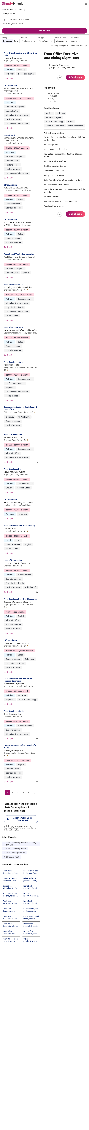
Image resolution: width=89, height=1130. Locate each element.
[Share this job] (59, 77)
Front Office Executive (13, 434)
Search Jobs (44, 30)
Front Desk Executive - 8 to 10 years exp (21, 599)
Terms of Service (18, 828)
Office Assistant (10, 85)
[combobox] (44, 13)
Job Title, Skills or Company (13, 9)
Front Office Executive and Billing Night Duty (20, 54)
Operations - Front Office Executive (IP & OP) (20, 746)
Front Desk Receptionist (14, 284)
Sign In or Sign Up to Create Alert (22, 819)
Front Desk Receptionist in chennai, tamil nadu (21, 844)
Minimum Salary (60, 38)
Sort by (4, 38)
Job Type (41, 38)
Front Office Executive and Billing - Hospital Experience (18, 680)
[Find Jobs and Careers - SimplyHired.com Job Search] (12, 3)
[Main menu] (85, 3)
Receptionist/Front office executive (19, 254)
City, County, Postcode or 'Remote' (16, 19)
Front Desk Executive (12, 469)
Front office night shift (13, 327)
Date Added (74, 38)
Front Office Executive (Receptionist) (19, 526)
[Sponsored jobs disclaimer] (85, 45)
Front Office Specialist (15, 853)
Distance (24, 38)
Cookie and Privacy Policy (12, 830)
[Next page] (34, 792)
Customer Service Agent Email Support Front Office (20, 408)
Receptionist (9, 135)
